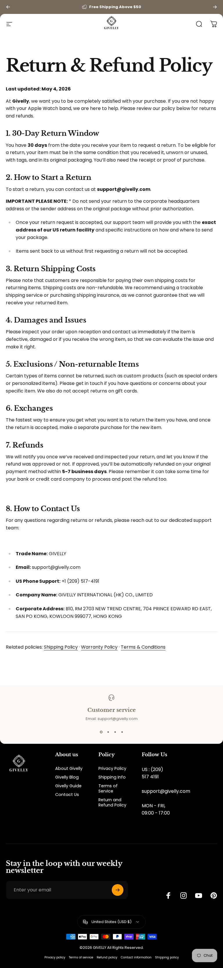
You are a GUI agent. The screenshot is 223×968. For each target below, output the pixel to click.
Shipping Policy (61, 647)
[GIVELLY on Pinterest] (213, 895)
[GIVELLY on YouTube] (198, 895)
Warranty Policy (99, 647)
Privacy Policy (112, 768)
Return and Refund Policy (112, 802)
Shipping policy (167, 957)
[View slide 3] (115, 732)
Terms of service (81, 957)
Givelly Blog (67, 777)
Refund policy (107, 957)
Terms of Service (108, 788)
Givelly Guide (68, 785)
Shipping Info (112, 777)
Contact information (136, 957)
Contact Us (67, 794)
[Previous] (8, 7)
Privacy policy (54, 957)
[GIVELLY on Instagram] (183, 895)
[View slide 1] (101, 732)
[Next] (214, 7)
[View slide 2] (108, 732)
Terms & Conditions (143, 647)
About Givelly (68, 768)
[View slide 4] (121, 732)
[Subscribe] (117, 890)
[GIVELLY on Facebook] (168, 895)
